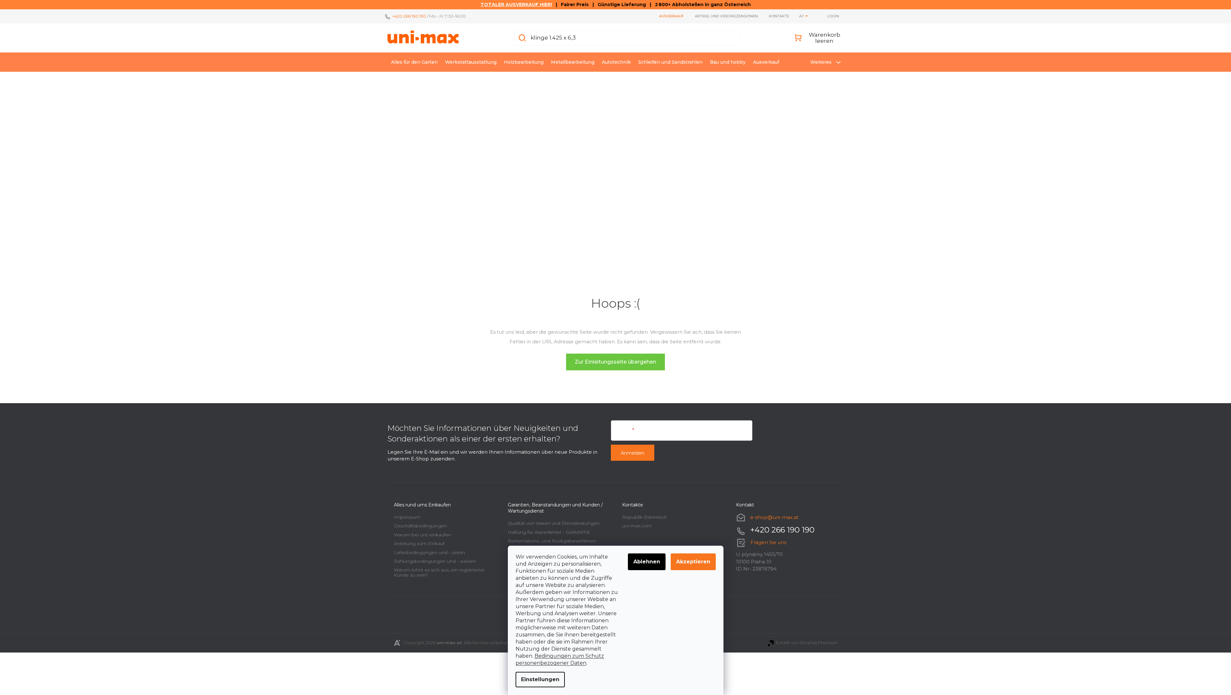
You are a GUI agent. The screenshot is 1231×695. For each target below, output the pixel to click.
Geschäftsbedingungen (420, 526)
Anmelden (632, 453)
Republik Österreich (644, 517)
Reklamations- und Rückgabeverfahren (552, 541)
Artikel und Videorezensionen (726, 16)
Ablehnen (646, 562)
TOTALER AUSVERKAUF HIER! (516, 4)
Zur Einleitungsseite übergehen (615, 362)
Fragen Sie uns (768, 542)
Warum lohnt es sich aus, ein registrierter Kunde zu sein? (439, 572)
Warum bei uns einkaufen (422, 535)
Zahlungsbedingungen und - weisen (435, 561)
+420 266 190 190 (409, 16)
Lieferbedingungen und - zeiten (429, 552)
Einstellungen (540, 679)
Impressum (407, 517)
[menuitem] (414, 62)
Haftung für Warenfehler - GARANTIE (549, 532)
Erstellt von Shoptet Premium (806, 642)
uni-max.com (637, 526)
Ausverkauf (671, 16)
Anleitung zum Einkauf (419, 543)
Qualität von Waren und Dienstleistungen (554, 523)
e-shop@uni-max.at (774, 517)
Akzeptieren (693, 562)
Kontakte (779, 16)
